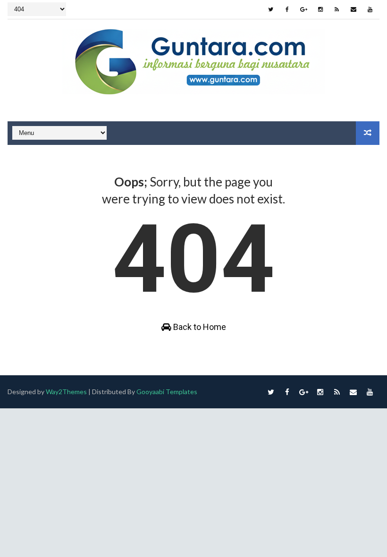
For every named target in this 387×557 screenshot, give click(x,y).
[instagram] (320, 9)
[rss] (337, 9)
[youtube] (370, 9)
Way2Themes (66, 392)
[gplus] (304, 9)
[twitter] (271, 9)
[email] (353, 9)
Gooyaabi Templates (166, 392)
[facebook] (287, 9)
